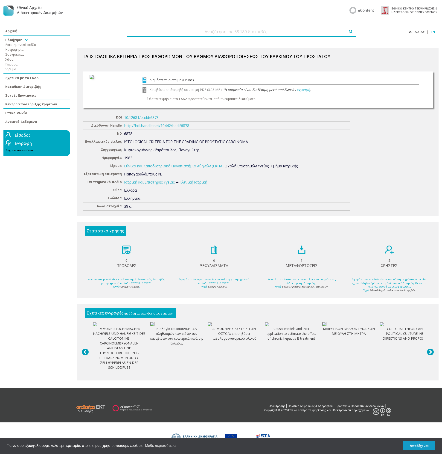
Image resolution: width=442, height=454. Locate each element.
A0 (417, 32)
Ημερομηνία (14, 49)
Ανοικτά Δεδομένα (21, 121)
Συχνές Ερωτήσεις (20, 95)
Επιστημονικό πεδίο (20, 44)
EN (433, 32)
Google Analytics (129, 286)
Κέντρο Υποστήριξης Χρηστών (31, 104)
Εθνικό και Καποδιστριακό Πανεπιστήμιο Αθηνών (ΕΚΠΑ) (174, 166)
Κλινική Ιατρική (193, 182)
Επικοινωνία (16, 113)
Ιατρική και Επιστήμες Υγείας (149, 182)
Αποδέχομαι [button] (419, 446)
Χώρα (9, 59)
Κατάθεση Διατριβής (23, 86)
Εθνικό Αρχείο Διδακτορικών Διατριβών (305, 286)
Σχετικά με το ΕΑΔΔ (22, 78)
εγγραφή (303, 89)
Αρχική (11, 31)
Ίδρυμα (10, 69)
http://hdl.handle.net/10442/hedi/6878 (156, 125)
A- (411, 32)
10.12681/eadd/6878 (141, 117)
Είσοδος (23, 135)
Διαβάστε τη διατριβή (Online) (171, 80)
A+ (423, 32)
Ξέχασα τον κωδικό (19, 150)
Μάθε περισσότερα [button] (160, 446)
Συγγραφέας (14, 54)
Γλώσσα (11, 64)
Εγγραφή (23, 143)
